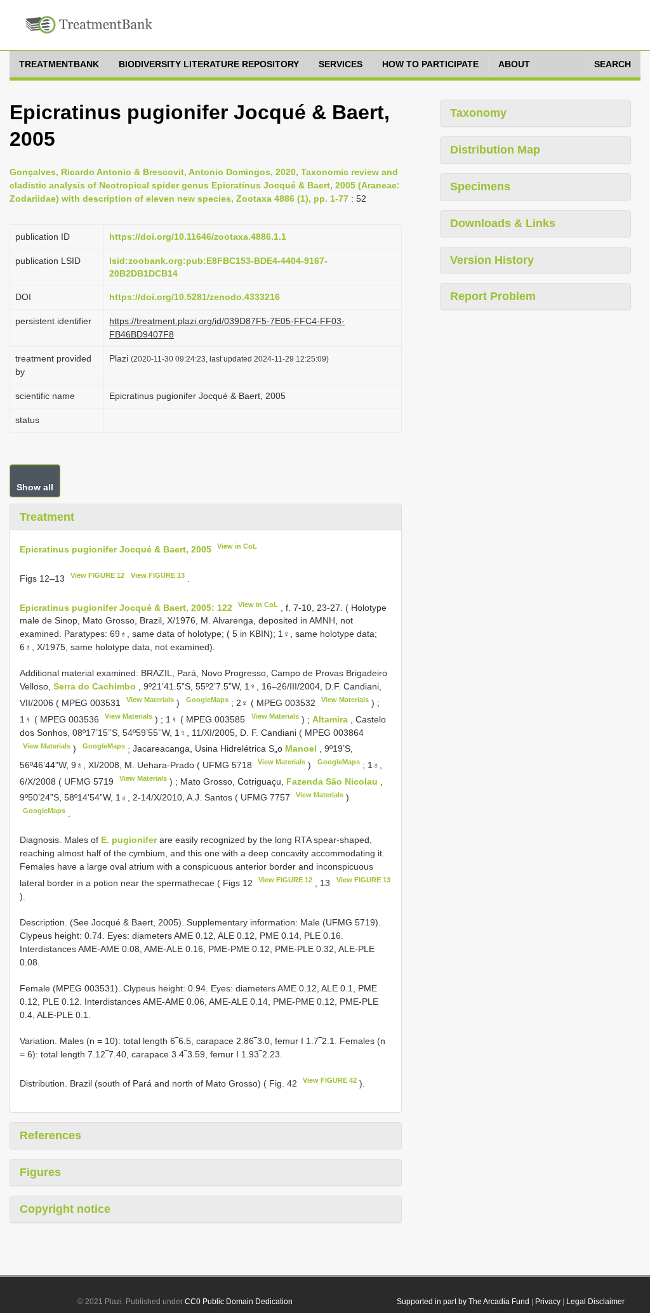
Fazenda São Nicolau (333, 781)
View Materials (150, 699)
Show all (35, 487)
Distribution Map (495, 149)
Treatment (47, 517)
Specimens (480, 186)
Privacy (547, 1301)
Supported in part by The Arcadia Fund (463, 1301)
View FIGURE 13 (158, 575)
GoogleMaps (207, 699)
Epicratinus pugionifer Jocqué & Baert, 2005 (115, 549)
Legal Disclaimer (595, 1301)
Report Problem (493, 296)
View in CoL (237, 546)
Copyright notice (65, 1209)
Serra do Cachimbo (95, 686)
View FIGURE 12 (97, 575)
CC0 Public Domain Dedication (239, 1301)
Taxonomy (478, 113)
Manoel (302, 748)
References (50, 1135)
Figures (40, 1172)
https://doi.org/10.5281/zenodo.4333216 (194, 297)
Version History (492, 260)
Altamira (331, 719)
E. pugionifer (129, 840)
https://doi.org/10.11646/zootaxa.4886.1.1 (197, 237)
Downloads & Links (502, 223)
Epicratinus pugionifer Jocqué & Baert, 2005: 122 (126, 607)
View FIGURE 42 (330, 1080)
